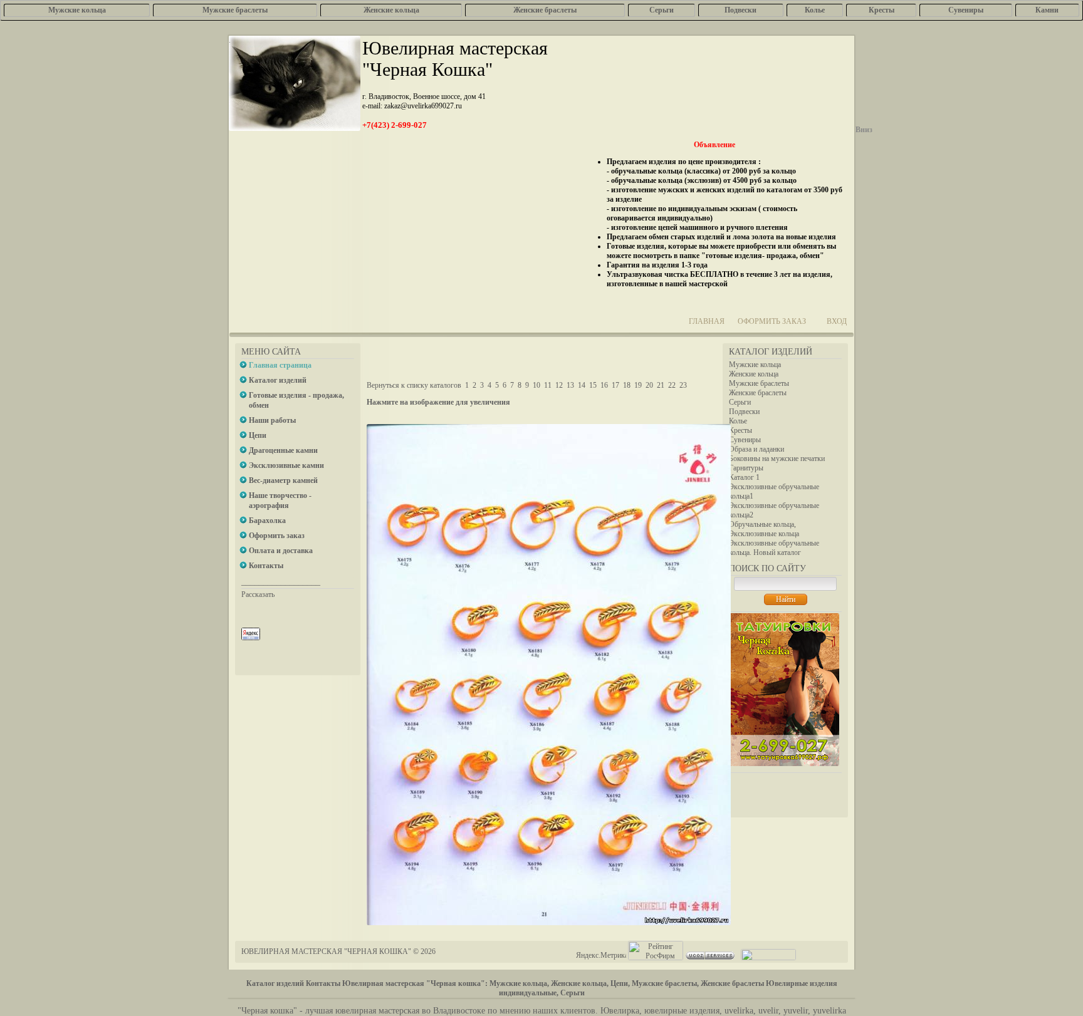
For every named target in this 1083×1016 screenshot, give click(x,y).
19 (638, 385)
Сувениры (745, 439)
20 (649, 385)
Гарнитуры (746, 468)
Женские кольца (753, 374)
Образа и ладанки (756, 449)
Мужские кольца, (519, 983)
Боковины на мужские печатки (777, 458)
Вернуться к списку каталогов (414, 385)
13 (570, 385)
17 (615, 385)
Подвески (744, 411)
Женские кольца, (580, 983)
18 (626, 385)
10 (536, 385)
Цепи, (620, 983)
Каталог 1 (744, 477)
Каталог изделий (275, 983)
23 (683, 385)
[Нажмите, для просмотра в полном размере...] (549, 922)
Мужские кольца (755, 364)
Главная (707, 321)
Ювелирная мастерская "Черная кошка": (415, 983)
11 (548, 385)
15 (593, 385)
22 (672, 385)
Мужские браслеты (759, 383)
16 (604, 385)
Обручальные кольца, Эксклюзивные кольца (764, 529)
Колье (738, 421)
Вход (837, 321)
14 (581, 385)
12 (559, 385)
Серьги (740, 402)
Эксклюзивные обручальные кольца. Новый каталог (774, 548)
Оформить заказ (772, 321)
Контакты (323, 983)
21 (660, 385)
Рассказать (258, 594)
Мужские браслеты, (665, 983)
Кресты (740, 430)
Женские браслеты (758, 392)
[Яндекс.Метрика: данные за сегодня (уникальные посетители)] (601, 955)
